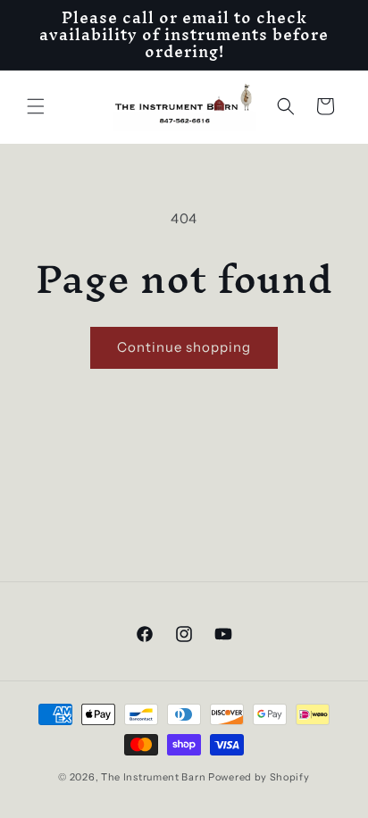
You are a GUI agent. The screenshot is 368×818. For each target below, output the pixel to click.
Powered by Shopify (259, 777)
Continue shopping (184, 346)
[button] (35, 106)
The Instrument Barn (153, 777)
